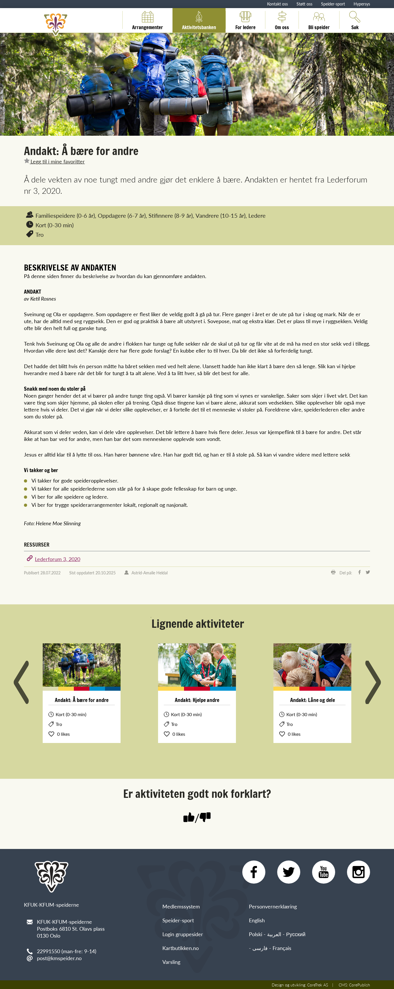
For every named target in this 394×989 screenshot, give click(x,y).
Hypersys (362, 4)
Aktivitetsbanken (199, 26)
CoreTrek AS (317, 985)
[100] (188, 818)
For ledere (245, 26)
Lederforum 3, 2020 (57, 559)
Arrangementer (147, 26)
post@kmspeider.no (59, 958)
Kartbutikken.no (180, 947)
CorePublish (359, 985)
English (257, 920)
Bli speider (319, 26)
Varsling (171, 961)
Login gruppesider (182, 934)
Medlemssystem (181, 906)
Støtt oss (304, 4)
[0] (205, 818)
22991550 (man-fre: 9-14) (66, 951)
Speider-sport (333, 4)
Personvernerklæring (273, 906)
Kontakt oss (277, 4)
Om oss (282, 26)
